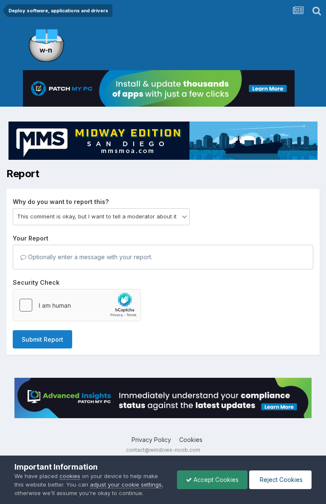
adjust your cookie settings (126, 484)
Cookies (190, 439)
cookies (69, 476)
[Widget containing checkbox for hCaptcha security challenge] (77, 305)
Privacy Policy (151, 439)
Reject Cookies (280, 479)
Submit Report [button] (42, 339)
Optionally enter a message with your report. (89, 256)
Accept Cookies (215, 479)
